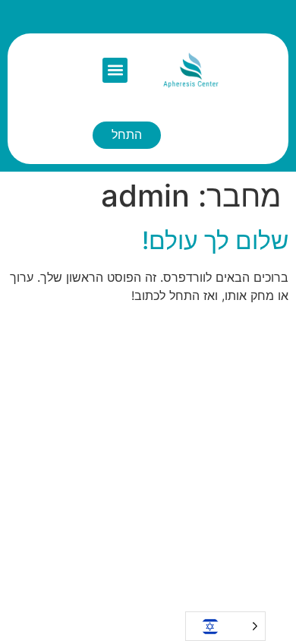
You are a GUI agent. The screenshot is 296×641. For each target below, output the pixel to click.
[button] (115, 70)
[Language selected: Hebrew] (225, 626)
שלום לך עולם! (215, 240)
